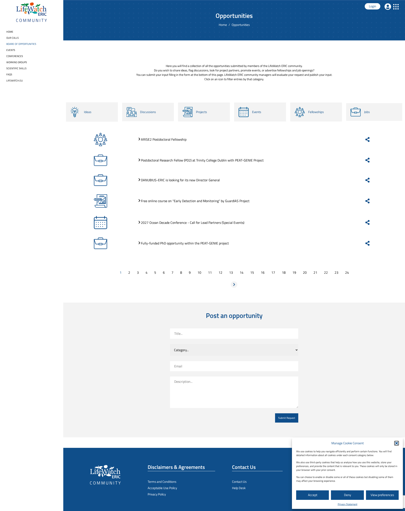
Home (9, 32)
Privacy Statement (347, 504)
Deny (347, 494)
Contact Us (239, 481)
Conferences (14, 56)
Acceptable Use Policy (162, 488)
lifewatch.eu (14, 81)
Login (372, 6)
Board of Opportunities (21, 44)
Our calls (12, 38)
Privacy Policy (157, 494)
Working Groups (16, 62)
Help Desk (239, 488)
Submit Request (286, 418)
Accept (312, 494)
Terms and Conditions (162, 481)
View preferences (382, 494)
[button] (396, 443)
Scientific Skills (16, 68)
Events (10, 50)
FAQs (9, 74)
